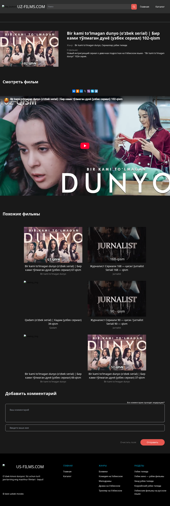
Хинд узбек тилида (144, 481)
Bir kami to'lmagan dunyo (88, 45)
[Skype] (92, 91)
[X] (85, 91)
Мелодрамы (105, 481)
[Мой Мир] (81, 91)
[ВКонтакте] (73, 91)
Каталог (160, 6)
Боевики (103, 471)
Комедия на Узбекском (111, 476)
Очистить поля (128, 442)
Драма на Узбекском (109, 485)
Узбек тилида (141, 471)
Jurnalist (117, 273)
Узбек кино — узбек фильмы (149, 476)
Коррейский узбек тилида (147, 485)
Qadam (53, 327)
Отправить (152, 442)
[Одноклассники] (77, 91)
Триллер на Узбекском (110, 490)
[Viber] (88, 91)
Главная (144, 6)
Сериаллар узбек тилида (114, 45)
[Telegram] (96, 91)
